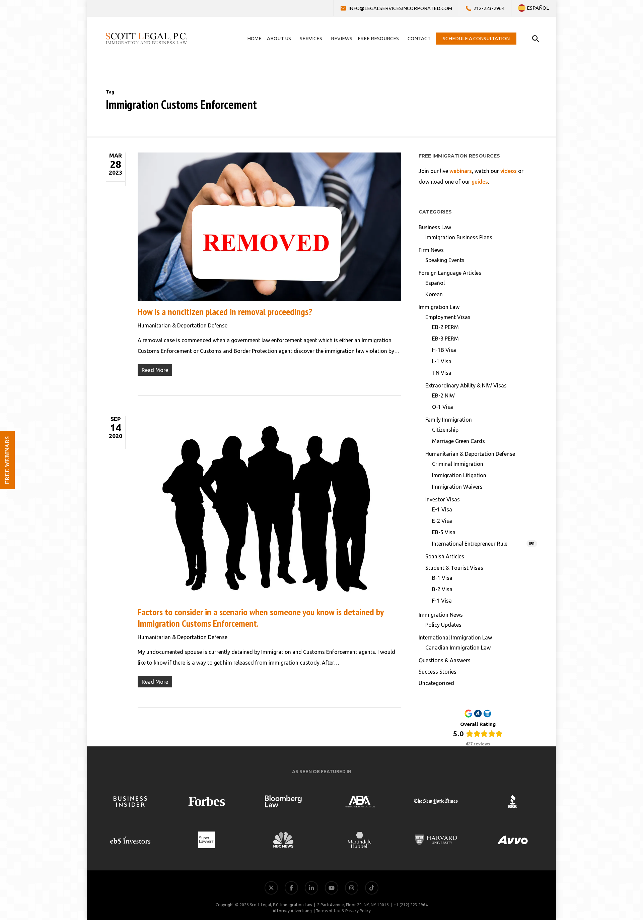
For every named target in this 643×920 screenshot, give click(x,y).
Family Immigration (448, 420)
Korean (434, 294)
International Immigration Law (455, 637)
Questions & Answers (445, 660)
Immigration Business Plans (458, 237)
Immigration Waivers (457, 487)
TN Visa (441, 373)
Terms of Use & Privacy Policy (343, 911)
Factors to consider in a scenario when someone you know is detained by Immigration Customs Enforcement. (260, 617)
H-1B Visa (444, 350)
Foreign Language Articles (450, 273)
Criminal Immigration (457, 464)
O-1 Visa (442, 407)
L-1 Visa (441, 361)
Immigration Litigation (459, 475)
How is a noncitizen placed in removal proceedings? (225, 311)
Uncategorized (436, 683)
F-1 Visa (442, 601)
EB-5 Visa (443, 532)
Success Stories (437, 672)
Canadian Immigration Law (458, 648)
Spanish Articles (444, 556)
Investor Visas (442, 499)
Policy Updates (443, 625)
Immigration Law (439, 307)
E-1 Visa (442, 509)
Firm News (431, 250)
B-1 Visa (442, 578)
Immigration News (441, 615)
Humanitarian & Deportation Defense (182, 325)
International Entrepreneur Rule (483, 544)
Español (435, 283)
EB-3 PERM (445, 338)
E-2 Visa (442, 521)
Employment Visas (448, 317)
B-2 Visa (442, 589)
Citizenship (445, 430)
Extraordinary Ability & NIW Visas (466, 385)
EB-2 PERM (445, 327)
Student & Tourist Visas (454, 568)
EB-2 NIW (443, 395)
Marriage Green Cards (458, 441)
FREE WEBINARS (7, 460)
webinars (460, 171)
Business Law (435, 227)
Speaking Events (445, 260)
